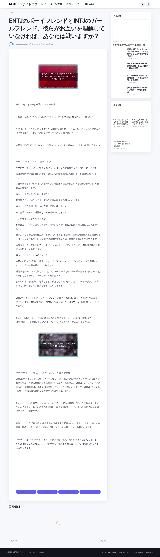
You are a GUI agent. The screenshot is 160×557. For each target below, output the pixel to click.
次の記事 (102, 541)
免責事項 (149, 552)
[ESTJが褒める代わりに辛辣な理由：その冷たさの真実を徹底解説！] (119, 77)
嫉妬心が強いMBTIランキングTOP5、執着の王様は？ (137, 89)
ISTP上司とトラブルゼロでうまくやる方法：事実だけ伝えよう (121, 122)
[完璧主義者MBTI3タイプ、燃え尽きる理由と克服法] (121, 135)
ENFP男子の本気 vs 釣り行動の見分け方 (129, 45)
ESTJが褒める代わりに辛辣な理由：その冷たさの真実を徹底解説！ (137, 77)
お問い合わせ (138, 552)
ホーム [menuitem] (43, 4)
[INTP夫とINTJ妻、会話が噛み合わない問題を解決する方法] (140, 113)
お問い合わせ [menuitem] (89, 4)
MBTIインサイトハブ (23, 4)
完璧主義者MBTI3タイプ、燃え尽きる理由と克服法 (121, 144)
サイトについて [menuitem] (72, 4)
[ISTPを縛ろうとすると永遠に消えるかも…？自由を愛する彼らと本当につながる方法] (119, 51)
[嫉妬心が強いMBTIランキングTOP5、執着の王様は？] (119, 90)
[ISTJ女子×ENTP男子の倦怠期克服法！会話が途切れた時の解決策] (119, 65)
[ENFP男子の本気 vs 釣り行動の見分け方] (131, 30)
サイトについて (125, 552)
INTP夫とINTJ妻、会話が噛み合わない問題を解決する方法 (140, 122)
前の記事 (14, 541)
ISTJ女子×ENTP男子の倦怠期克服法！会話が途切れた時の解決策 (137, 65)
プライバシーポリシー (108, 552)
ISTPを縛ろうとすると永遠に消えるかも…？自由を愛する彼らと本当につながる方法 (137, 52)
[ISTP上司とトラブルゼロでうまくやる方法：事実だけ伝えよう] (121, 113)
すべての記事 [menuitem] (56, 4)
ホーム (11, 12)
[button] (142, 4)
